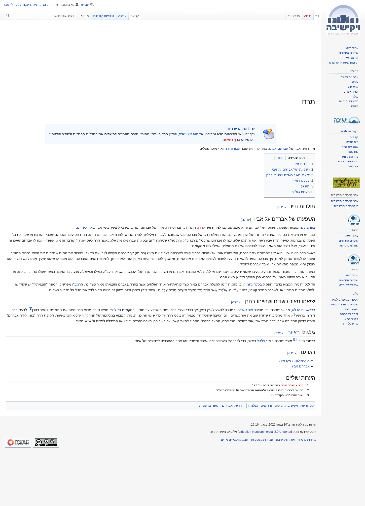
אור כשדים (85, 227)
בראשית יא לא (302, 310)
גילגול (261, 341)
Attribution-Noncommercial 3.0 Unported (265, 432)
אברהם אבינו (278, 148)
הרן (200, 227)
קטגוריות (307, 405)
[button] (294, 15)
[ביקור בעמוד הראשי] (343, 20)
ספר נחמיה (251, 284)
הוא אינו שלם (188, 134)
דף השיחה (230, 140)
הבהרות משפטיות (262, 439)
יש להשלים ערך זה (240, 128)
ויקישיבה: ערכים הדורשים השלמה (273, 405)
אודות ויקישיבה (285, 439)
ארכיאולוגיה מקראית (294, 360)
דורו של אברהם (233, 405)
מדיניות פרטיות (307, 439)
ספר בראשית (208, 405)
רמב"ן (76, 284)
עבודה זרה (232, 148)
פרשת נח (306, 227)
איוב (292, 332)
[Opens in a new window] (18, 442)
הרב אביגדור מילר (292, 385)
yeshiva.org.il (349, 131)
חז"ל (117, 310)
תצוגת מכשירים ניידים (234, 439)
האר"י (300, 341)
